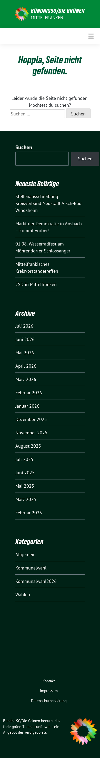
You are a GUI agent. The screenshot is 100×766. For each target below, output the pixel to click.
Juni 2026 (25, 339)
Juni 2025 (25, 473)
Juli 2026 (24, 326)
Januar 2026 (27, 406)
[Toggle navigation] (91, 36)
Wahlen (22, 594)
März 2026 (25, 379)
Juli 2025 (24, 459)
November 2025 (31, 433)
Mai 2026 (24, 353)
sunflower (43, 726)
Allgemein (25, 554)
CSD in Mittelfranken (36, 284)
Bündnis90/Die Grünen (58, 10)
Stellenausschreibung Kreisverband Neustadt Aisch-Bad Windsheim (48, 203)
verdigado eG (35, 732)
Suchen (23, 147)
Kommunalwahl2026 (36, 581)
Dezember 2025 (31, 419)
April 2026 (25, 366)
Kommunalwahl (30, 568)
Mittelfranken (47, 18)
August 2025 (28, 446)
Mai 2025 (24, 486)
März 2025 (25, 499)
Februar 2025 (28, 513)
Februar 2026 (28, 393)
